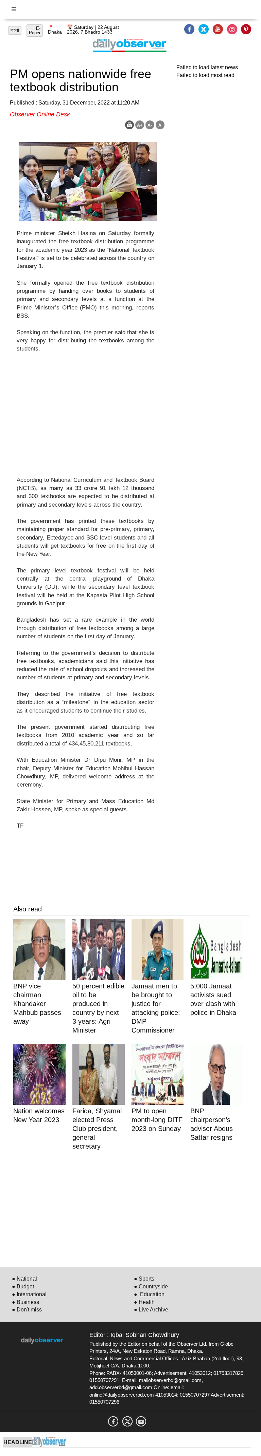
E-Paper (34, 30)
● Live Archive (151, 1309)
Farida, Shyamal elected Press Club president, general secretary (97, 1128)
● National (24, 1279)
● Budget (23, 1286)
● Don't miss (27, 1309)
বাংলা (15, 30)
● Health (144, 1302)
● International (29, 1294)
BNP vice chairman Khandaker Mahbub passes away (37, 1003)
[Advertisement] (85, 418)
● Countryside (151, 1286)
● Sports (144, 1279)
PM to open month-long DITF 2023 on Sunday (157, 1119)
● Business (25, 1302)
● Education (149, 1294)
